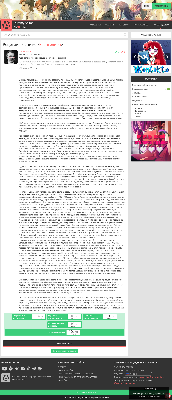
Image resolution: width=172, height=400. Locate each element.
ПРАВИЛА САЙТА (65, 370)
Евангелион (50, 44)
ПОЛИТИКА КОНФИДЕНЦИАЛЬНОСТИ (75, 373)
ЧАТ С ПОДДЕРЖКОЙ (124, 367)
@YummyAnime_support (125, 383)
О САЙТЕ (62, 367)
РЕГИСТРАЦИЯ (162, 6)
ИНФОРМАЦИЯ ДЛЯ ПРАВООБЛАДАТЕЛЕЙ (77, 377)
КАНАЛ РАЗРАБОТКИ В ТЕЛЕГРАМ (129, 370)
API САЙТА (62, 380)
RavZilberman (25, 51)
